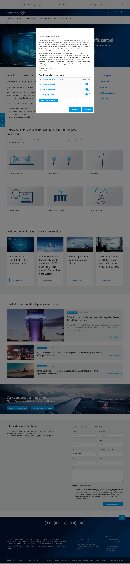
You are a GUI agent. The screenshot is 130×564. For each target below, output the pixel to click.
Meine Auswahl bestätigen (48, 100)
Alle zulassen (75, 109)
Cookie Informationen (46, 66)
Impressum (43, 70)
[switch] (87, 84)
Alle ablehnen (87, 109)
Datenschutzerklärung (46, 68)
